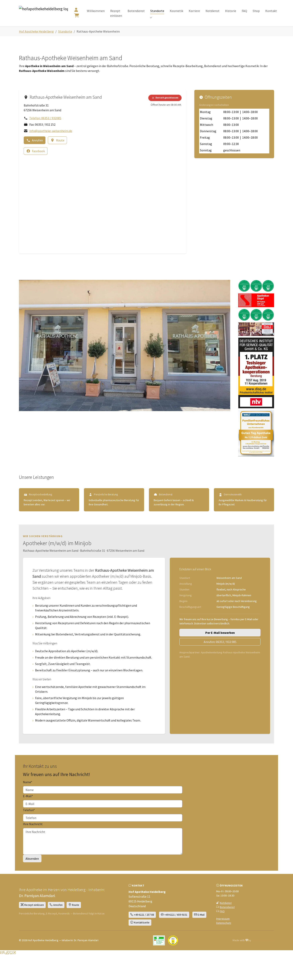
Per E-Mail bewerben (220, 633)
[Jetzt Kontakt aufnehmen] (14, 953)
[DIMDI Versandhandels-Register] (159, 940)
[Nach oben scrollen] (284, 948)
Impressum (223, 918)
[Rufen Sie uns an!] (4, 953)
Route (60, 140)
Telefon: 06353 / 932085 (45, 118)
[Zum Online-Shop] (11, 953)
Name (27, 782)
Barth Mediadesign (263, 940)
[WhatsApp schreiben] (8, 953)
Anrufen (37, 140)
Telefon (29, 810)
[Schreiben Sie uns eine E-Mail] (1, 953)
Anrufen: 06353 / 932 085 (220, 642)
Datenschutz (223, 923)
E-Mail (28, 796)
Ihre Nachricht (33, 824)
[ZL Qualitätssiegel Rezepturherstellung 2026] (173, 940)
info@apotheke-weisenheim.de (50, 131)
